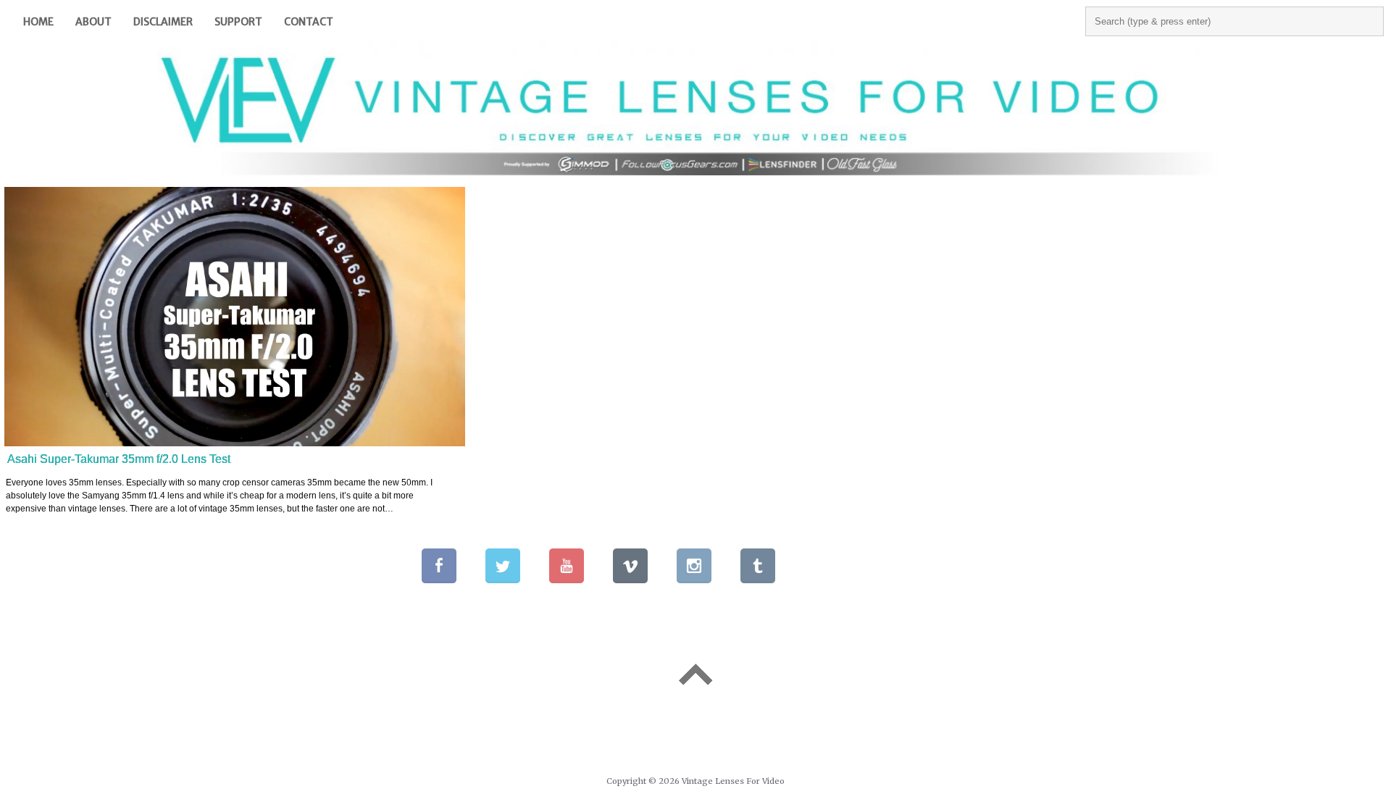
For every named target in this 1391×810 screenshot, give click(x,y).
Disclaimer (163, 21)
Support (238, 21)
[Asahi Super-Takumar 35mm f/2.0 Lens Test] (234, 316)
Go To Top (695, 674)
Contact (308, 21)
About (93, 21)
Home (38, 21)
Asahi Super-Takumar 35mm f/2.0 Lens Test (118, 459)
